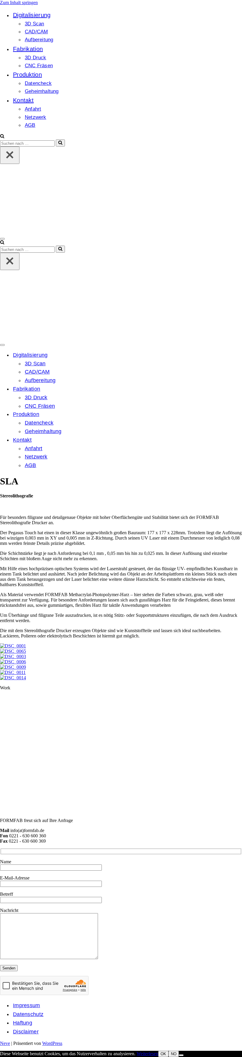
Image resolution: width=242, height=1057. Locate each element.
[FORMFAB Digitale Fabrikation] (82, 231)
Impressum (26, 1005)
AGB (30, 125)
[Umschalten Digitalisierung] (103, 355)
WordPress (52, 1043)
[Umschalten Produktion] (103, 414)
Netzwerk (35, 117)
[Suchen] (2, 136)
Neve (5, 1043)
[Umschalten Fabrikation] (103, 389)
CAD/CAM (36, 31)
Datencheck (38, 83)
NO (173, 1054)
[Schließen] (9, 155)
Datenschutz (28, 1014)
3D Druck (35, 57)
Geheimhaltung (42, 91)
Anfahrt (33, 109)
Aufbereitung (39, 39)
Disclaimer (26, 1032)
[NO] (181, 1055)
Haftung (22, 1023)
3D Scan (34, 24)
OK (163, 1054)
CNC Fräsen (39, 65)
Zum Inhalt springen (19, 2)
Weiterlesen (147, 1053)
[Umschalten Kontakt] (103, 440)
